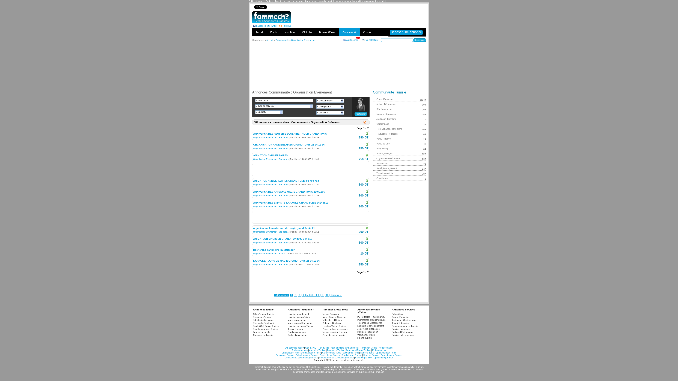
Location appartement (298, 314)
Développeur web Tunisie (265, 329)
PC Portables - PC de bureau (371, 317)
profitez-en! (393, 369)
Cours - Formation (400, 317)
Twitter (274, 26)
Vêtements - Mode (366, 335)
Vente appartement (297, 320)
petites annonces (297, 367)
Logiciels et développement (370, 326)
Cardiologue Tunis (290, 353)
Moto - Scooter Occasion (334, 317)
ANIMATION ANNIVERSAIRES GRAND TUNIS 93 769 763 (286, 180)
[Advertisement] (365, 7)
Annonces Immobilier (300, 309)
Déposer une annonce (406, 32)
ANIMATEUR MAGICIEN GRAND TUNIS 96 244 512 (282, 238)
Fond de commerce (297, 332)
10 (327, 295)
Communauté (349, 32)
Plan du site (323, 348)
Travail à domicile (400, 323)
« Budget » (261, 112)
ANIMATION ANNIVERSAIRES (270, 155)
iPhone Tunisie (364, 338)
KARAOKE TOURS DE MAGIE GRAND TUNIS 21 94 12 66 (286, 260)
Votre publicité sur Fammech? (345, 348)
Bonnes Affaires (327, 32)
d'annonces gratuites (314, 372)
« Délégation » (324, 106)
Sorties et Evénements (402, 332)
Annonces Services (403, 309)
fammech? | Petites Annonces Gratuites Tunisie (271, 17)
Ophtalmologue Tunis (386, 353)
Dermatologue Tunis (311, 353)
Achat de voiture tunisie (334, 335)
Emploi (273, 32)
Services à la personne (403, 335)
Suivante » (336, 295)
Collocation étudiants (298, 335)
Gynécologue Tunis (331, 353)
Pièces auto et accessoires (335, 329)
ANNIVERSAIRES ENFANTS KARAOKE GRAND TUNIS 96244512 (290, 202)
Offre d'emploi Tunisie (263, 314)
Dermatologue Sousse (391, 355)
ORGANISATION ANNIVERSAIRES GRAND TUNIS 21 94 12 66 (289, 144)
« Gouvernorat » (325, 100)
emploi (368, 367)
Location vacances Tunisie (300, 326)
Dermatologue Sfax (308, 357)
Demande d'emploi (262, 317)
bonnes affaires (347, 372)
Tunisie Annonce (300, 350)
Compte (367, 32)
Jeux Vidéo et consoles (368, 329)
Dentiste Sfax (291, 357)
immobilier (410, 367)
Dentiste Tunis (367, 353)
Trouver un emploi (261, 332)
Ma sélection (371, 40)
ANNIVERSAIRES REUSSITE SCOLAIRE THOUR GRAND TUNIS (290, 133)
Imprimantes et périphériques (371, 320)
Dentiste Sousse (371, 355)
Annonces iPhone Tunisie (358, 350)
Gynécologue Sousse (330, 355)
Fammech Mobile (369, 348)
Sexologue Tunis (351, 353)
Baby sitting (397, 314)
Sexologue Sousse (285, 355)
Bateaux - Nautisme (332, 323)
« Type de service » (265, 106)
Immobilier (289, 32)
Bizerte (282, 253)
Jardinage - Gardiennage (404, 320)
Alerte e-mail (352, 40)
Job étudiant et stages (263, 320)
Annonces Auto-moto (335, 309)
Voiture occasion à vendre (335, 332)
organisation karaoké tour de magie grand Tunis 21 (284, 228)
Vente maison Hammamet (300, 323)
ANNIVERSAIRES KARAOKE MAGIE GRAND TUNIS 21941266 (289, 191)
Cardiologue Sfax (363, 357)
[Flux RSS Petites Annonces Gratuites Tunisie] (365, 122)
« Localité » (322, 112)
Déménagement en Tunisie (405, 326)
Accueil (259, 32)
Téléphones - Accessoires (369, 323)
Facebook (261, 26)
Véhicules (307, 32)
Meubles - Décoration (367, 332)
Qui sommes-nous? (294, 348)
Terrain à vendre (296, 329)
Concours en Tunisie (263, 335)
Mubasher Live (379, 350)
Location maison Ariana (299, 317)
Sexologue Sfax (326, 357)
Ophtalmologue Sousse (307, 355)
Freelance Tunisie (335, 350)
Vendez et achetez (324, 369)
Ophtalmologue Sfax (383, 357)
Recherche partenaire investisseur (274, 249)
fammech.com (338, 360)
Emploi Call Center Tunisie (266, 326)
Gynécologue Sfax (345, 357)
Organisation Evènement (265, 137)
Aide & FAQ (310, 348)
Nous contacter (386, 348)
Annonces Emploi (263, 309)
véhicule (297, 369)
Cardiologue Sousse (352, 355)
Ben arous (284, 137)
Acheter (391, 367)
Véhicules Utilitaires (332, 320)
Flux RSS (287, 26)
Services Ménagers (401, 329)
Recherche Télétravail (263, 323)
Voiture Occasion (331, 314)
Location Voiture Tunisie (334, 326)
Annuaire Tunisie (317, 350)
